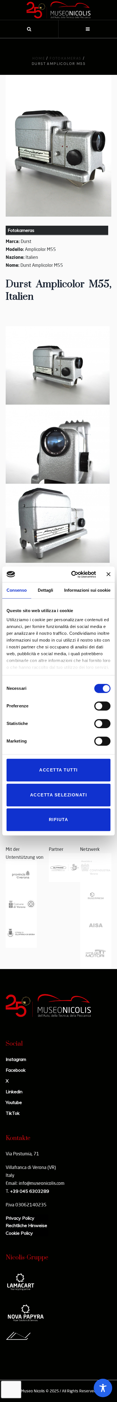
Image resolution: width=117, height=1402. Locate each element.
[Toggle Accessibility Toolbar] (103, 1388)
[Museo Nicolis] (58, 10)
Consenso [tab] (17, 590)
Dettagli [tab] (45, 590)
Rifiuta (58, 819)
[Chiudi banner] (108, 574)
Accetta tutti (58, 769)
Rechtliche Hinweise (26, 1225)
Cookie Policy (19, 1233)
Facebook (16, 1070)
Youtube (14, 1102)
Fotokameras (65, 58)
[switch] (102, 705)
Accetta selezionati (58, 794)
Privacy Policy (20, 1218)
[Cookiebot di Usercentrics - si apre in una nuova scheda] (72, 574)
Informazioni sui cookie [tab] (87, 590)
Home (38, 58)
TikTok (13, 1113)
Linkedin (14, 1091)
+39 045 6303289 (29, 1191)
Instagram (16, 1059)
